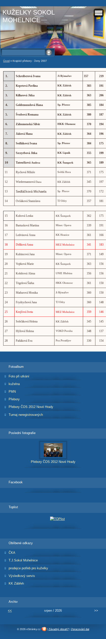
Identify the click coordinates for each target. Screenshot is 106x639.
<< (10, 610)
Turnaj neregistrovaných (26, 415)
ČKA (12, 553)
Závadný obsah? (59, 629)
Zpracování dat (80, 629)
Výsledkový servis (22, 576)
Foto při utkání (19, 376)
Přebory (14, 399)
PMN (12, 391)
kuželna (14, 384)
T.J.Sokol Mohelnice (23, 560)
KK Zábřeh (16, 583)
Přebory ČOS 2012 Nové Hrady (31, 407)
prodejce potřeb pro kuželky (28, 568)
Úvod (6, 60)
